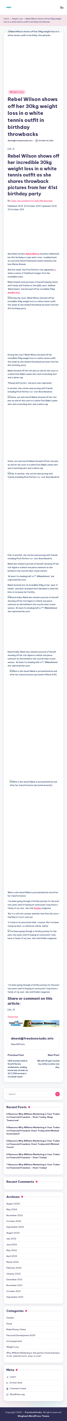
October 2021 (13, 1291)
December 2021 (14, 1279)
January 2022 (13, 1273)
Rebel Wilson (32, 253)
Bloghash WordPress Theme (33, 1416)
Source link (13, 1016)
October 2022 (13, 1221)
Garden (10, 1317)
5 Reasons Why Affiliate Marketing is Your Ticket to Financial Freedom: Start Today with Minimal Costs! (33, 1144)
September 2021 (14, 1297)
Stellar (38, 908)
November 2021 (14, 1285)
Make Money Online (16, 1329)
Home (9, 1323)
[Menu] (61, 7)
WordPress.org (17, 1394)
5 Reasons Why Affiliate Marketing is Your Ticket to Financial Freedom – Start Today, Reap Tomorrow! (33, 1117)
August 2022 (13, 1232)
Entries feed (16, 1382)
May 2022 (11, 1250)
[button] (18, 1044)
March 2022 (12, 1262)
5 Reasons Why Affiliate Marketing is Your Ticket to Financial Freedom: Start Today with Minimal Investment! (33, 1130)
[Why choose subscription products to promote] (33, 1023)
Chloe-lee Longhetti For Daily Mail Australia (32, 200)
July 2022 (11, 1238)
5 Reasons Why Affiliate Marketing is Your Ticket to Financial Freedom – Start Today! (33, 1156)
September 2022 (15, 1226)
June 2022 (11, 1244)
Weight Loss (17, 92)
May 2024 (11, 1209)
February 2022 (14, 1267)
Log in (13, 1376)
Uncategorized (14, 1341)
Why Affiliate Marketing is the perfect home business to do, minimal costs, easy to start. (33, 1354)
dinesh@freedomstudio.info (32, 1038)
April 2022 (11, 1256)
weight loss (14, 292)
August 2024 (13, 1203)
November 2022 (14, 1215)
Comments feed (18, 1388)
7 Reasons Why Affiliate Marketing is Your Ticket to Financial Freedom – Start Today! (33, 1166)
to (55, 269)
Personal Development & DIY (21, 1335)
